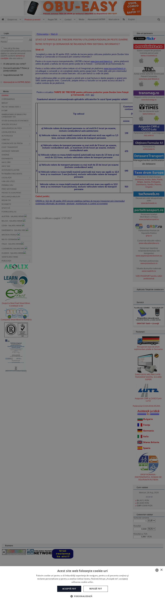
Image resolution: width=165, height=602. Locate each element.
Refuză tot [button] (95, 588)
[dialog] (82, 584)
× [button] (161, 570)
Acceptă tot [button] (69, 588)
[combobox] (157, 570)
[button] (82, 596)
